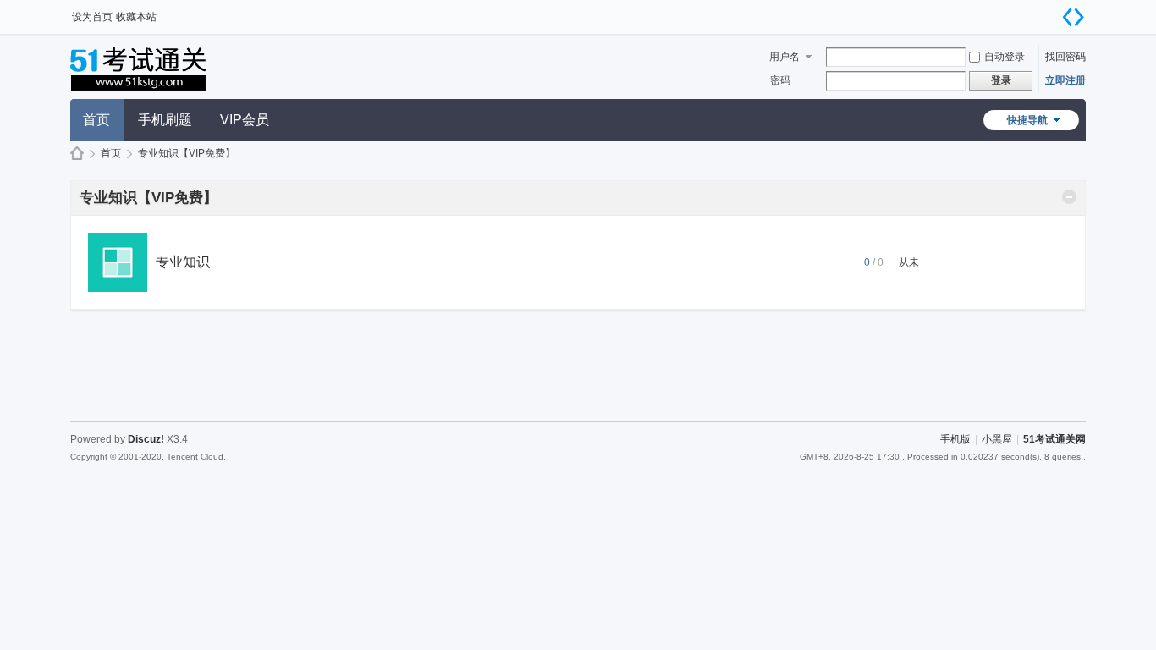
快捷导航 (1027, 120)
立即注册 (1065, 80)
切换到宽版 (1073, 17)
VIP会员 (244, 120)
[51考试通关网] (157, 89)
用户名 (784, 57)
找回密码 (1065, 57)
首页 (96, 120)
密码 (780, 80)
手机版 (955, 439)
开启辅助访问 (1056, 11)
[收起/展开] (1069, 197)
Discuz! (146, 439)
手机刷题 (165, 120)
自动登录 (1004, 57)
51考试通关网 (77, 153)
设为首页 (92, 17)
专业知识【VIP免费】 (148, 198)
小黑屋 (997, 439)
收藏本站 (136, 17)
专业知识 (183, 262)
